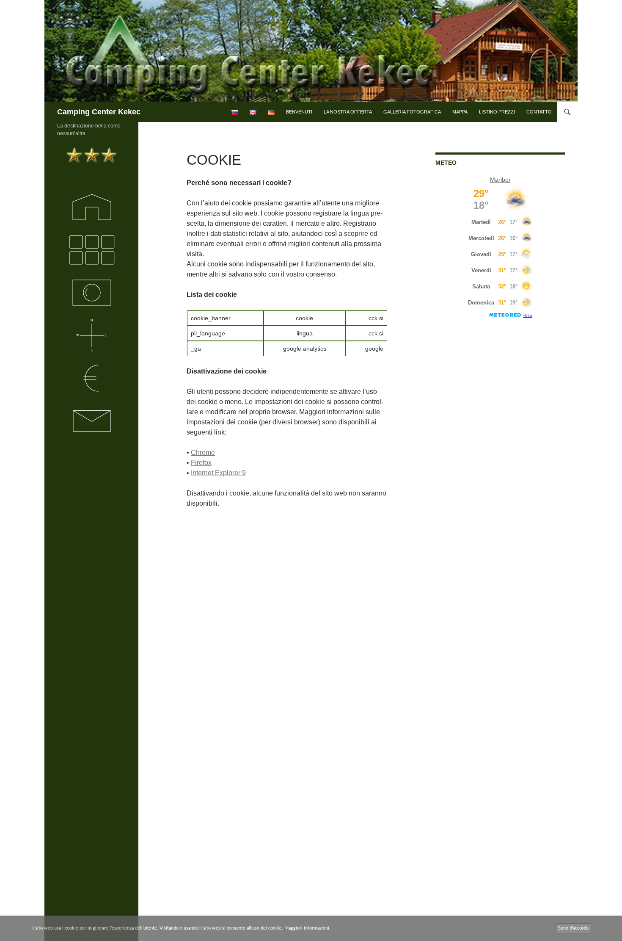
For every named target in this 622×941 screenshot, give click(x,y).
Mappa (460, 111)
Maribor (500, 179)
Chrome (203, 452)
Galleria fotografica (412, 111)
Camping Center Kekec (98, 112)
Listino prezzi (497, 111)
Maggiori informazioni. (307, 928)
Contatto (539, 111)
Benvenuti (299, 111)
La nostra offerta (348, 111)
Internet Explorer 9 (218, 472)
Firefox (201, 462)
